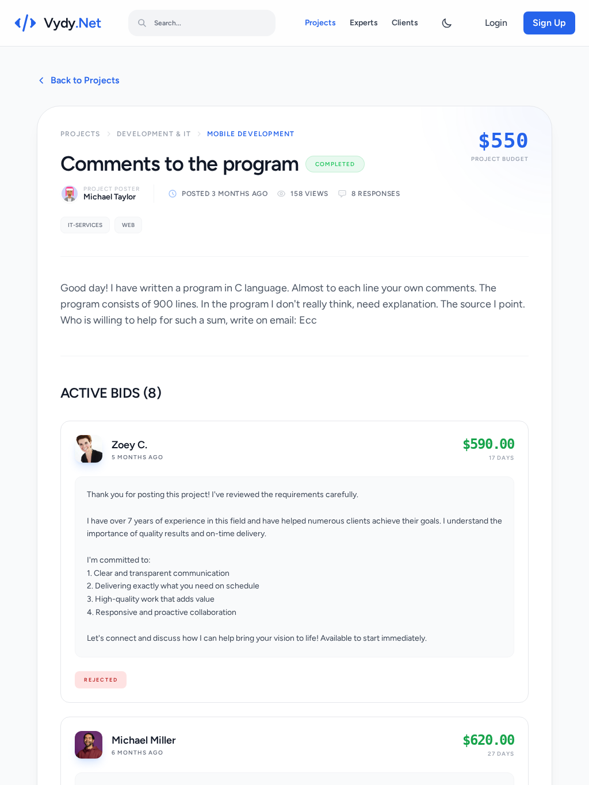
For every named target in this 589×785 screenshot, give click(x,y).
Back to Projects (85, 80)
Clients (405, 23)
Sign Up (549, 22)
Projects (320, 23)
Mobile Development (251, 134)
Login (496, 22)
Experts (364, 23)
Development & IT (154, 134)
